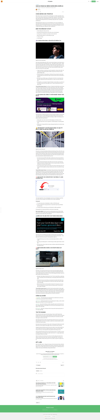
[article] (50, 385)
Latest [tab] (39, 380)
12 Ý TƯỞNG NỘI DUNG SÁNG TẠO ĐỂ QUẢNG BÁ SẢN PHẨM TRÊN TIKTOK (45, 397)
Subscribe (93, 1)
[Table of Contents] (0, 210)
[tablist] (39, 371)
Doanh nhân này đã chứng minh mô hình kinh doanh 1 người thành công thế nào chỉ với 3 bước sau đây (46, 385)
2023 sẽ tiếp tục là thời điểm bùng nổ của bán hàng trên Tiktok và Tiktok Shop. (46, 398)
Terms (51, 414)
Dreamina (38, 308)
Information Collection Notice (49, 359)
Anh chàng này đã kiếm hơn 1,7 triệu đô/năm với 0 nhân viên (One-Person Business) (45, 383)
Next (61, 365)
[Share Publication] (90, 1)
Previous (39, 365)
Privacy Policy (55, 359)
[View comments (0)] (38, 12)
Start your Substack (48, 416)
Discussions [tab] (41, 380)
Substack (46, 418)
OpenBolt (38, 297)
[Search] (88, 1)
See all (37, 402)
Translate (37, 4)
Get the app (53, 416)
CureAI (38, 304)
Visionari (38, 300)
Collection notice (55, 414)
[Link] (34, 14)
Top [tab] (36, 380)
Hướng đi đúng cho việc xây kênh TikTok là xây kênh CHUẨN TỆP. (44, 392)
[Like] (36, 12)
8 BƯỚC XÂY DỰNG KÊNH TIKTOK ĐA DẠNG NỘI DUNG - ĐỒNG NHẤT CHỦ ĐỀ (46, 391)
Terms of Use (53, 358)
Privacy (49, 414)
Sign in (98, 1)
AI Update (40, 386)
